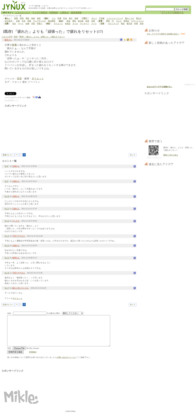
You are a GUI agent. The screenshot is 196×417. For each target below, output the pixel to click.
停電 (136, 23)
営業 (29, 21)
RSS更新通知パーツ (11, 100)
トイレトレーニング (114, 18)
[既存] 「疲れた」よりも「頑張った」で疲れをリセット (42, 37)
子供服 (101, 18)
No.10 (7, 196)
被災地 (129, 23)
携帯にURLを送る (170, 155)
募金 (123, 23)
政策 (87, 21)
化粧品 (67, 23)
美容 (16, 37)
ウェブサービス (39, 21)
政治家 (80, 21)
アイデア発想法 (39, 12)
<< (17, 155)
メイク (94, 23)
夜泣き (139, 18)
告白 (14, 23)
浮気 (33, 23)
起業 (18, 21)
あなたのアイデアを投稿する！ (160, 87)
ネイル (75, 23)
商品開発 (51, 21)
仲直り (39, 23)
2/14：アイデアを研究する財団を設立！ (163, 34)
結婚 (27, 23)
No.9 (6, 181)
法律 (93, 21)
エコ (54, 18)
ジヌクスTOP (7, 37)
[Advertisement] (30, 128)
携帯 (108, 21)
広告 (23, 21)
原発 (141, 23)
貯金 (65, 18)
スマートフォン (137, 21)
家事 (16, 18)
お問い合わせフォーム (66, 357)
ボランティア (113, 23)
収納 (33, 18)
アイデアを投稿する (173, 12)
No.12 (7, 221)
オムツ (94, 18)
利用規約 (53, 12)
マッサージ (84, 23)
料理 (22, 18)
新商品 (126, 21)
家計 (71, 18)
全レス (132, 155)
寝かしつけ (129, 18)
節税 (76, 18)
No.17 (7, 288)
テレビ (119, 21)
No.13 (7, 236)
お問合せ (64, 12)
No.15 (7, 258)
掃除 (27, 18)
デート (21, 23)
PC (113, 21)
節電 (59, 18)
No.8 (6, 166)
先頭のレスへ (8, 305)
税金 (68, 21)
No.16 (7, 273)
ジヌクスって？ (22, 12)
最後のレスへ (8, 155)
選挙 (74, 21)
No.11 (7, 209)
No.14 (7, 246)
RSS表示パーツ (190, 84)
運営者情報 (76, 12)
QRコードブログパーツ (154, 157)
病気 (39, 18)
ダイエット (58, 23)
